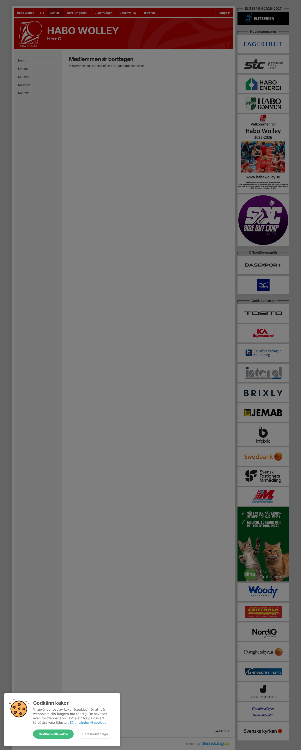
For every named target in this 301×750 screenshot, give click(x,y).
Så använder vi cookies (88, 722)
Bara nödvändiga (95, 734)
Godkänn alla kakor (53, 734)
